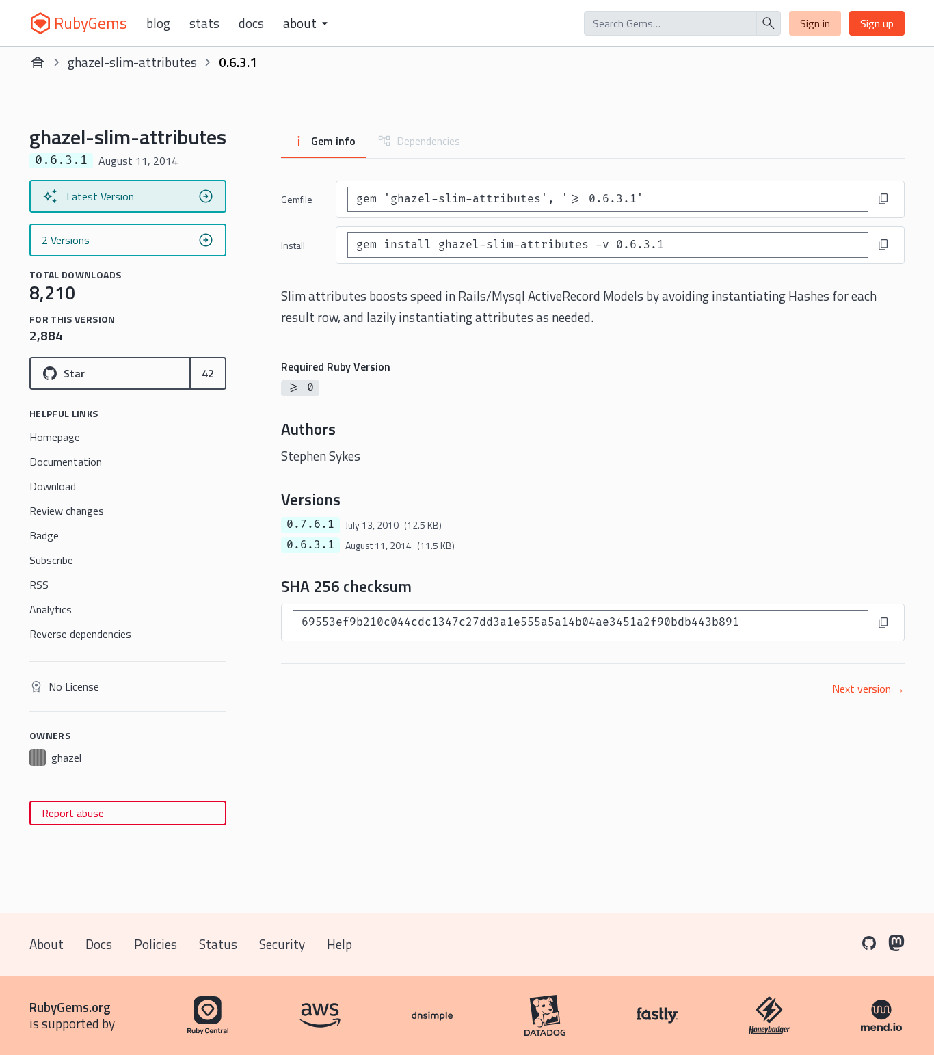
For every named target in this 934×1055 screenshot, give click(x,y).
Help (339, 944)
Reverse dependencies (80, 634)
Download (52, 486)
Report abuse (73, 813)
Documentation (65, 461)
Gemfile (296, 199)
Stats (204, 23)
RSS (39, 584)
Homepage (54, 437)
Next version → (868, 688)
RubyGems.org (70, 1007)
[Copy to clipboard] (883, 199)
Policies (155, 944)
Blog (158, 23)
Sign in (815, 23)
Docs (251, 23)
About (46, 944)
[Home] (38, 62)
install (293, 245)
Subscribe (51, 560)
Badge (44, 535)
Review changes (66, 511)
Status (218, 944)
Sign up (877, 23)
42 (208, 373)
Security (282, 944)
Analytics (50, 609)
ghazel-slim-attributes (132, 62)
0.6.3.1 (310, 545)
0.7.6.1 (310, 524)
